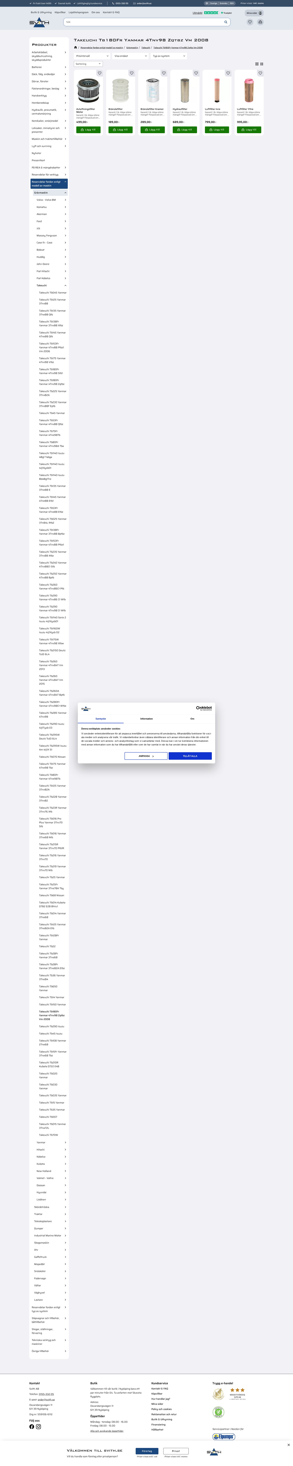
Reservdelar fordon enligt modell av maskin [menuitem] (46, 184)
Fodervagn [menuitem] (40, 1278)
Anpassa (144, 756)
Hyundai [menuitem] (41, 1192)
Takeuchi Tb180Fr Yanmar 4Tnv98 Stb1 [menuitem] (51, 371)
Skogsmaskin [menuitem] (41, 1243)
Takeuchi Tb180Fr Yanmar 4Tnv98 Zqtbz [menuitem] (51, 382)
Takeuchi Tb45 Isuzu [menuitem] (50, 1034)
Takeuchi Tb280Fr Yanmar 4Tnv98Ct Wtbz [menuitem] (52, 704)
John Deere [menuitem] (43, 264)
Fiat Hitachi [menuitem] (43, 271)
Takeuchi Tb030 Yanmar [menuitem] (48, 1086)
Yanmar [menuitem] (41, 1142)
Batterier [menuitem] (37, 67)
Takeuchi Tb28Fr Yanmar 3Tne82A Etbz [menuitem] (52, 966)
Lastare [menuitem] (38, 1300)
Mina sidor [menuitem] (157, 1404)
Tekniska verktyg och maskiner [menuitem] (44, 1342)
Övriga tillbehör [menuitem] (40, 1351)
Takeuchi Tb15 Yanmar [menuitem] (51, 1103)
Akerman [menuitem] (42, 214)
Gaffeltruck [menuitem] (40, 1257)
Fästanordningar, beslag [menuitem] (45, 88)
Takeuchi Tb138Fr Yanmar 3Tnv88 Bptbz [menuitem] (52, 532)
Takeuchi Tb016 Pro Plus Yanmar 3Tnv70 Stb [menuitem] (51, 822)
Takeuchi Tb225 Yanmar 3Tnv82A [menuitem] (52, 393)
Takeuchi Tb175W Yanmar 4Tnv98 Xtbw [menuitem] (51, 641)
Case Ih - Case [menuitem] (44, 242)
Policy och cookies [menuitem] (161, 1409)
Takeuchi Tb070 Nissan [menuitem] (52, 757)
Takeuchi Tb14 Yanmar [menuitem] (51, 997)
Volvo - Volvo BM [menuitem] (46, 200)
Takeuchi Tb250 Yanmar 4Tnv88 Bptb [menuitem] (53, 575)
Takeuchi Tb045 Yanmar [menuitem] (53, 293)
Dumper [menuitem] (38, 1228)
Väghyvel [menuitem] (39, 1293)
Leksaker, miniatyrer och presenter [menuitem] (46, 130)
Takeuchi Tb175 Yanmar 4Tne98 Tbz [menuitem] (52, 766)
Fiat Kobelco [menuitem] (43, 278)
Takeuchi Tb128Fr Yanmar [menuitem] (49, 937)
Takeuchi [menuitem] (42, 285)
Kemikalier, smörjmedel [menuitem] (45, 121)
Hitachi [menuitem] (41, 1150)
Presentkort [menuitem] (38, 160)
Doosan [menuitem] (41, 1185)
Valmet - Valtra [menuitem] (45, 1178)
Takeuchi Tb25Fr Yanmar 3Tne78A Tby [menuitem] (51, 886)
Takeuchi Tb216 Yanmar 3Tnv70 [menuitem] (52, 857)
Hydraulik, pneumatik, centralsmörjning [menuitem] (44, 112)
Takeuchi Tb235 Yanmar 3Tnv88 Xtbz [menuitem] (52, 554)
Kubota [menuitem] (41, 1164)
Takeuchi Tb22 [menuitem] (47, 946)
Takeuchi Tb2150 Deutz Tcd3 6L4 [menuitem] (52, 652)
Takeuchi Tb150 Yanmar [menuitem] (52, 1004)
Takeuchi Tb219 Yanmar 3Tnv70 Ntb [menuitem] (52, 868)
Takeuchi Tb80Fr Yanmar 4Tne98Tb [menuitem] (49, 777)
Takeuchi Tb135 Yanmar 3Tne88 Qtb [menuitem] (52, 312)
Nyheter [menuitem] (36, 153)
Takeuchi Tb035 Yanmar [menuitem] (53, 1095)
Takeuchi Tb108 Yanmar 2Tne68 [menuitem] (52, 1042)
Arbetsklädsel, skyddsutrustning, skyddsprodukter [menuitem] (42, 56)
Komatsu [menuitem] (42, 207)
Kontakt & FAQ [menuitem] (111, 12)
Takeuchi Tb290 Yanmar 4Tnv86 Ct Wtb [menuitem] (52, 597)
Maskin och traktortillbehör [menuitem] (47, 139)
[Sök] (226, 22)
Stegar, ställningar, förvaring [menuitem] (42, 1331)
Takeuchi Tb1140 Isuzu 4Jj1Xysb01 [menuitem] (51, 466)
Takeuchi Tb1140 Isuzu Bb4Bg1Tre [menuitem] (51, 477)
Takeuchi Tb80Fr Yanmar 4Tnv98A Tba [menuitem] (51, 444)
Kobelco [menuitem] (41, 1157)
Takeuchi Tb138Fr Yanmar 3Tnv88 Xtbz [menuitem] (51, 323)
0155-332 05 (122, 3)
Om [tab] (192, 718)
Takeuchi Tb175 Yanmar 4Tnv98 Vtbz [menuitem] (52, 360)
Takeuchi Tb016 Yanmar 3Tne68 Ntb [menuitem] (52, 835)
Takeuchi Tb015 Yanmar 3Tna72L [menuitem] (52, 1126)
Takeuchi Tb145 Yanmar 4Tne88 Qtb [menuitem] (52, 334)
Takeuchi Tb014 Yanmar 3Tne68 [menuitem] (52, 915)
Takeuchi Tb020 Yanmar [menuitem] (48, 1075)
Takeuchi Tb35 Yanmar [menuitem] (52, 1110)
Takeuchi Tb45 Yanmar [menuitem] (52, 413)
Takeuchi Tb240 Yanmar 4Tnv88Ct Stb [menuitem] (53, 564)
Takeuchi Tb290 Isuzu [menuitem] (51, 1026)
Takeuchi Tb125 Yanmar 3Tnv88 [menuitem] (52, 301)
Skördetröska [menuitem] (41, 1207)
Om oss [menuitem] (96, 12)
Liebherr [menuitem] (41, 1199)
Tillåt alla (190, 756)
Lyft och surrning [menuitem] (41, 146)
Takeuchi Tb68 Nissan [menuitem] (51, 895)
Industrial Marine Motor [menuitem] (47, 1235)
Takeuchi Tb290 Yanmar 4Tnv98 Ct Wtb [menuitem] (52, 608)
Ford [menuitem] (39, 221)
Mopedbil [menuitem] (39, 1264)
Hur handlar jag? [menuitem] (160, 1399)
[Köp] (88, 129)
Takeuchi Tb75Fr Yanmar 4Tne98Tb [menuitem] (49, 433)
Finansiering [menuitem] (158, 1425)
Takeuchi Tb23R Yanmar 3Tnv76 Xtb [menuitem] (53, 810)
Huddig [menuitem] (41, 257)
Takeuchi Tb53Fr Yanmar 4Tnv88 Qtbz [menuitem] (51, 422)
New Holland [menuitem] (44, 1171)
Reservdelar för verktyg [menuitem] (45, 175)
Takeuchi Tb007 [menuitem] (48, 1117)
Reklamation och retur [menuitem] (164, 1414)
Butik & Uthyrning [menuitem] (41, 12)
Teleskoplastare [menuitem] (43, 1221)
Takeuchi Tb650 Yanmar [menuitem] (48, 988)
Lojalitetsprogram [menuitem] (79, 12)
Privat (176, 1451)
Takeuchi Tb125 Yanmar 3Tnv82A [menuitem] (52, 787)
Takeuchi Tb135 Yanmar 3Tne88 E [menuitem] (52, 488)
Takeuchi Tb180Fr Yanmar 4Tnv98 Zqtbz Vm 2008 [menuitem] (52, 1015)
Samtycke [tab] (101, 718)
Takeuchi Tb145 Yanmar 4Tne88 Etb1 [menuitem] (52, 499)
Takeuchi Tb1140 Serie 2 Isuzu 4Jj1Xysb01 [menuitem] (52, 619)
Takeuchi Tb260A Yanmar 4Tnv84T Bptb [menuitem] (52, 693)
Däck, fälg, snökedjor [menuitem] (43, 74)
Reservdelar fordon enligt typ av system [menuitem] (46, 1309)
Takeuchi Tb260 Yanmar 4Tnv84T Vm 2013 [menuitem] (51, 665)
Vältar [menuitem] (37, 1285)
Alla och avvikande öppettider (106, 1431)
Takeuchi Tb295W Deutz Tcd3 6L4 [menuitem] (49, 737)
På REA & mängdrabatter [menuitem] (46, 167)
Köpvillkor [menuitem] (60, 12)
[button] (250, 22)
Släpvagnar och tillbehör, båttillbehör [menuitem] (46, 1320)
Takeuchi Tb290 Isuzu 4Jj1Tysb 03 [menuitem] (51, 726)
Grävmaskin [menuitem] (41, 193)
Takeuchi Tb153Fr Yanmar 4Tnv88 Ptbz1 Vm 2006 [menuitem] (51, 347)
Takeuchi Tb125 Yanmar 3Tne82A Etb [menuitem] (52, 926)
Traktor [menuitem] (38, 1214)
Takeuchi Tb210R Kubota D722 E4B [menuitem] (49, 1064)
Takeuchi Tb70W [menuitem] (48, 1135)
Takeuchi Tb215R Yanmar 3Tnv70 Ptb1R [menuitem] (51, 846)
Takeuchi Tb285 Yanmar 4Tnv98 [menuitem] (53, 715)
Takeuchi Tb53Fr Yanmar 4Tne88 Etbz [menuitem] (51, 510)
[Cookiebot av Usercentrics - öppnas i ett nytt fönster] (198, 708)
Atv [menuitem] (36, 1250)
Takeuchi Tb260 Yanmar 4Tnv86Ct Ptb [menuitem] (51, 586)
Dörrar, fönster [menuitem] (40, 81)
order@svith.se (144, 3)
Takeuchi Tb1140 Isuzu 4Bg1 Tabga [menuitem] (51, 455)
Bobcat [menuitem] (40, 250)
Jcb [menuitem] (38, 228)
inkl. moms (258, 3)
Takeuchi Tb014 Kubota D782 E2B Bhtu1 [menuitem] (52, 904)
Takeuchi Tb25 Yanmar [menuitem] (52, 877)
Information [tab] (146, 718)
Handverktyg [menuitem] (39, 96)
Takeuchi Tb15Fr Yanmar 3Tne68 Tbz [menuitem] (53, 1053)
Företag (147, 1451)
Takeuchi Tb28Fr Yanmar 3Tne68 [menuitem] (48, 955)
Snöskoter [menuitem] (40, 1271)
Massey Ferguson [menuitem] (47, 235)
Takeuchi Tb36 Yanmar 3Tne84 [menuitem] (52, 977)
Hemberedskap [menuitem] (40, 103)
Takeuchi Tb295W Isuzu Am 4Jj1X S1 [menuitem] (53, 748)
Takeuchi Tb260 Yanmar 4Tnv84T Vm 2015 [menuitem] (51, 680)
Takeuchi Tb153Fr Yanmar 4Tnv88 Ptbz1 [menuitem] (51, 543)
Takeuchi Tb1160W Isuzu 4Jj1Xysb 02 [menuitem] (49, 630)
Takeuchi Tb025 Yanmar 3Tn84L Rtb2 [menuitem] (53, 521)
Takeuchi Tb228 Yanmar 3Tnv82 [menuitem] (53, 799)
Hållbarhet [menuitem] (157, 1430)
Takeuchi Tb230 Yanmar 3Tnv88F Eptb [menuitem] (53, 404)
